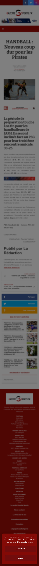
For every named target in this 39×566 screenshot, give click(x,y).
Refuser (21, 558)
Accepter (20, 549)
